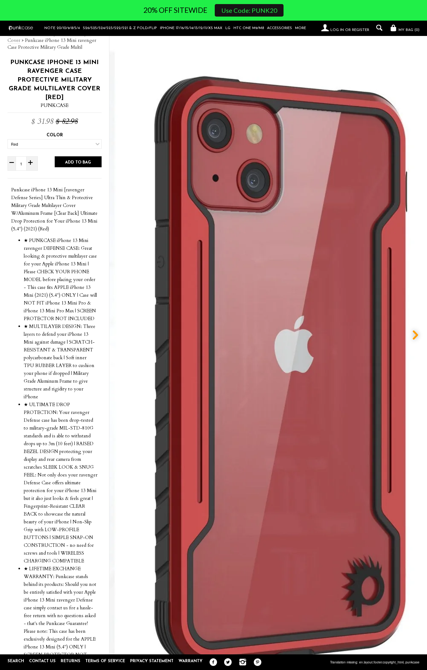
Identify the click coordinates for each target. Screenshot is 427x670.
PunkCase (54, 105)
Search (16, 661)
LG (227, 28)
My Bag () (408, 30)
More (300, 28)
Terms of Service (105, 661)
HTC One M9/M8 (249, 28)
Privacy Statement (151, 661)
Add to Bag (78, 162)
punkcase (412, 662)
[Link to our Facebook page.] (211, 662)
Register (360, 30)
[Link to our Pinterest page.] (255, 662)
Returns (70, 661)
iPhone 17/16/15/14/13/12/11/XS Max (191, 28)
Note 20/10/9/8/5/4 (62, 28)
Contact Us (42, 661)
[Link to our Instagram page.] (241, 662)
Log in (337, 30)
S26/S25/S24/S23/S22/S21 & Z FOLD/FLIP (120, 28)
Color (55, 135)
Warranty (190, 661)
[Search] (377, 28)
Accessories (279, 28)
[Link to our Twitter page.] (226, 662)
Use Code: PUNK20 (249, 10)
